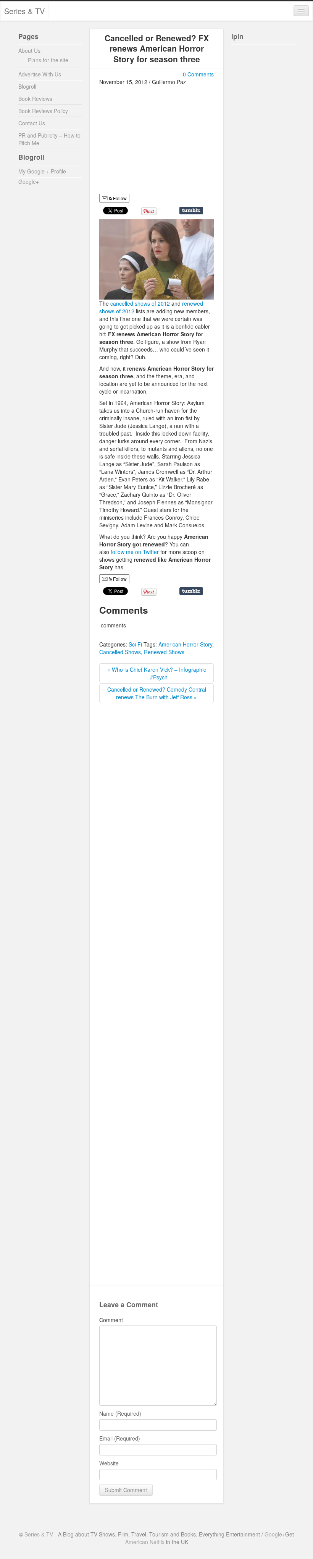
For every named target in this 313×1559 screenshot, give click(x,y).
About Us (29, 50)
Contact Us (31, 123)
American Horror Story (185, 644)
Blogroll (27, 86)
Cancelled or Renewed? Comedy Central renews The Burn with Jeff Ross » (156, 693)
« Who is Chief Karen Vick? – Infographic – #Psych (156, 673)
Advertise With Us (39, 74)
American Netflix (145, 1542)
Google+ (28, 181)
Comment (111, 1320)
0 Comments (198, 74)
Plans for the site (48, 60)
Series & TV (24, 10)
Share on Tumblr (191, 210)
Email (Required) (119, 1438)
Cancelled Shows (120, 652)
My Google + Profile (42, 171)
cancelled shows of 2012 (140, 303)
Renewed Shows (164, 652)
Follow (119, 198)
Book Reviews (35, 98)
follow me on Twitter (135, 552)
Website (109, 1463)
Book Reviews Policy (43, 111)
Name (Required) (120, 1413)
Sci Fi (135, 644)
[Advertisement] (163, 139)
